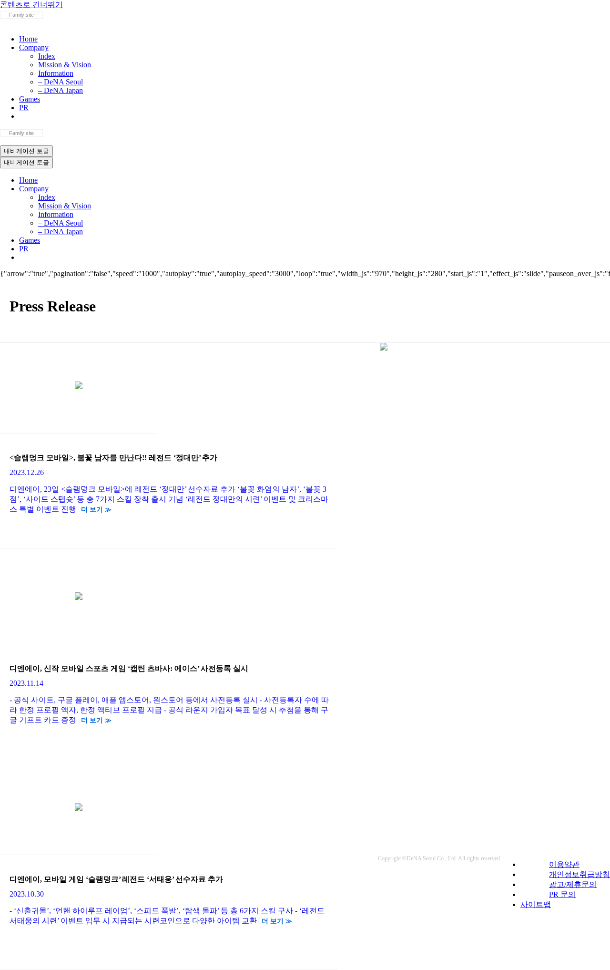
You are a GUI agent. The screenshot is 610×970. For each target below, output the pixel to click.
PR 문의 (562, 894)
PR (24, 107)
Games (29, 99)
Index (46, 56)
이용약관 (564, 864)
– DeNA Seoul (60, 82)
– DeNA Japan (60, 90)
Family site (21, 15)
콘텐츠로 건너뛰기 (31, 4)
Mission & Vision (64, 65)
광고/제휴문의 (573, 884)
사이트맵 (535, 904)
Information (55, 73)
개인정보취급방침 (579, 874)
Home (28, 39)
